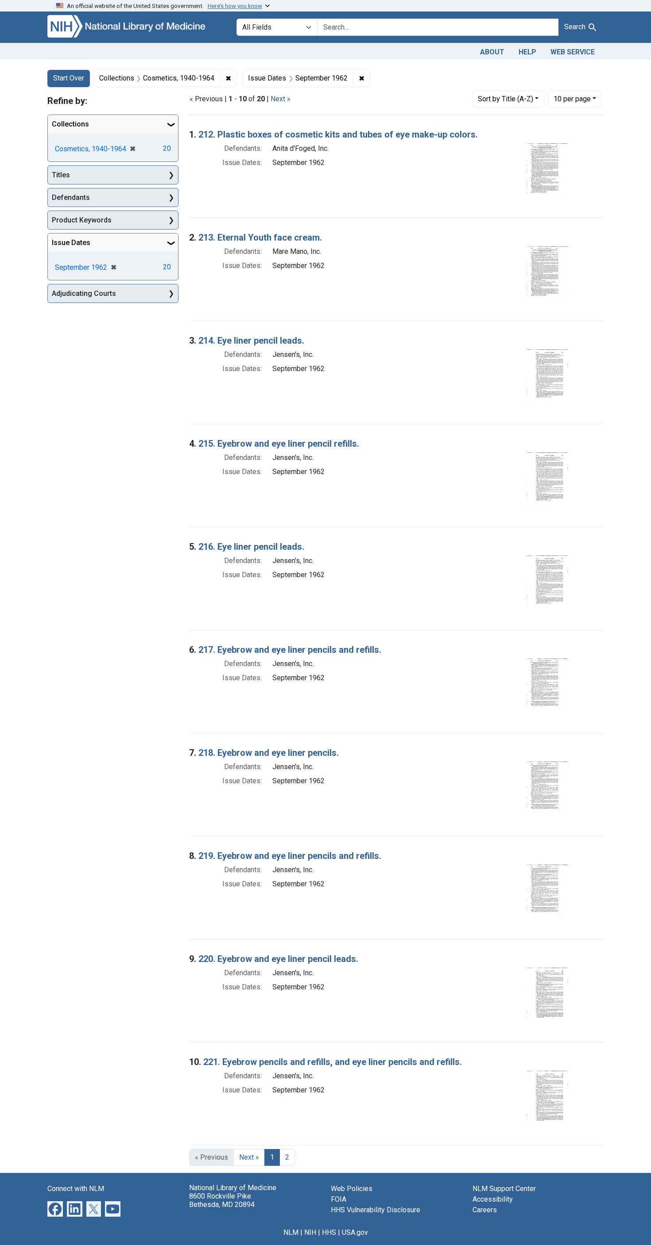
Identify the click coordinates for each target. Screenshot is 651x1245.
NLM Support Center (504, 1188)
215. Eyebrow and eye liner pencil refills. (278, 443)
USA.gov (355, 1232)
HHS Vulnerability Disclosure (375, 1210)
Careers (485, 1210)
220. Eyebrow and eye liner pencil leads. (278, 959)
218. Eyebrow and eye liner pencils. (268, 752)
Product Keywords (82, 220)
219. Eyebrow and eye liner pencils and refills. (289, 855)
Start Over (68, 78)
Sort (505, 99)
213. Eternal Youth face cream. (260, 237)
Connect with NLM (75, 1188)
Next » (281, 99)
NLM (290, 1232)
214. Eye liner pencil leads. (251, 340)
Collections (70, 124)
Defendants (71, 197)
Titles (61, 175)
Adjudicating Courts (84, 293)
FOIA (338, 1199)
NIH (310, 1232)
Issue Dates (71, 242)
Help (527, 52)
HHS (329, 1232)
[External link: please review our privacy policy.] (55, 1208)
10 (572, 98)
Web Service (572, 52)
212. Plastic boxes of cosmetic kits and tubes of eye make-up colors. (338, 134)
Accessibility (493, 1199)
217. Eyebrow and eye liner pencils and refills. (289, 649)
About (492, 52)
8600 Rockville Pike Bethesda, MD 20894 (222, 1200)
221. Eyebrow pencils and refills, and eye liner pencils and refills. (332, 1062)
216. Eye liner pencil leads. (251, 546)
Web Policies (351, 1188)
